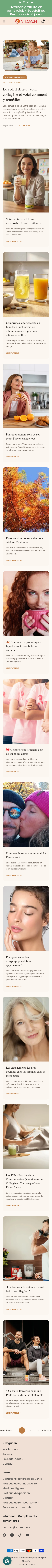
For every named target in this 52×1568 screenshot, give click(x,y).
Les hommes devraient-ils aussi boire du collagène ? (25, 1289)
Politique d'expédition (16, 1493)
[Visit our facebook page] (20, 2)
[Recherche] (48, 21)
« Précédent (6, 1430)
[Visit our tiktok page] (28, 2)
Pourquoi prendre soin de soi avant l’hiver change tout (23, 436)
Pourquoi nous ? (13, 1459)
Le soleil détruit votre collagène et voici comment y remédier (25, 94)
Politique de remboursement (21, 1502)
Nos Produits (11, 1449)
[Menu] (4, 21)
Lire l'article (24, 125)
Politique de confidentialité (20, 1483)
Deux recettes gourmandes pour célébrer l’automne (24, 540)
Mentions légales (13, 1488)
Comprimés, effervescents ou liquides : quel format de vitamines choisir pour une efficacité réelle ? (23, 329)
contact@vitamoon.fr (16, 1527)
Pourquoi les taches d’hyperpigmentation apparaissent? (18, 961)
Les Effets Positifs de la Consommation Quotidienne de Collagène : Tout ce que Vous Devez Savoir (24, 1181)
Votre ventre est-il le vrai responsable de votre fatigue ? (23, 221)
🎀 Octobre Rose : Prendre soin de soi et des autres (24, 752)
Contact (8, 1463)
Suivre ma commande (17, 1507)
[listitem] (26, 10)
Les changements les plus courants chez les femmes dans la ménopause (25, 1072)
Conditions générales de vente (22, 1479)
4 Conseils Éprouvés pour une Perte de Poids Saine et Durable (24, 1393)
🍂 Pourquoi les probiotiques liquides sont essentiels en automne (23, 646)
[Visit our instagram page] (24, 2)
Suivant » (46, 1430)
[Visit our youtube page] (32, 2)
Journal (7, 1454)
